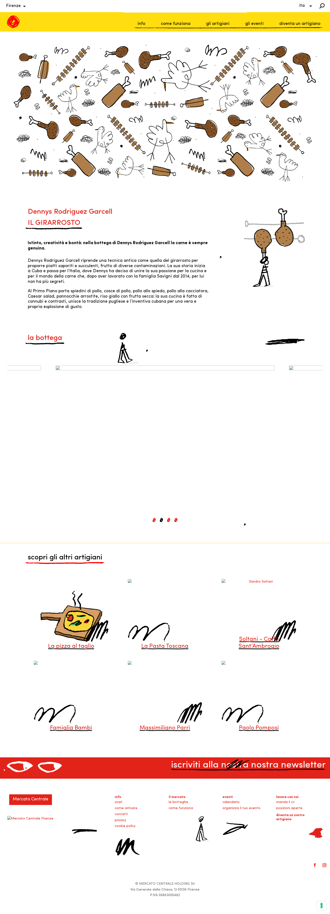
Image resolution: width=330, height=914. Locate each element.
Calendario (231, 802)
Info (141, 24)
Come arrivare (126, 808)
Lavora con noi (287, 797)
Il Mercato (177, 797)
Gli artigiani (218, 24)
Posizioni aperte (289, 808)
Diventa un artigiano (299, 24)
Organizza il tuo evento (241, 808)
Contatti (121, 814)
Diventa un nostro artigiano (290, 817)
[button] (154, 520)
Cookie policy (125, 826)
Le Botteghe (178, 802)
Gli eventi (254, 24)
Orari (118, 802)
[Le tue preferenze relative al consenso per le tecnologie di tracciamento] (321, 905)
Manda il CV (285, 802)
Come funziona (175, 24)
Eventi (227, 797)
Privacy (120, 820)
